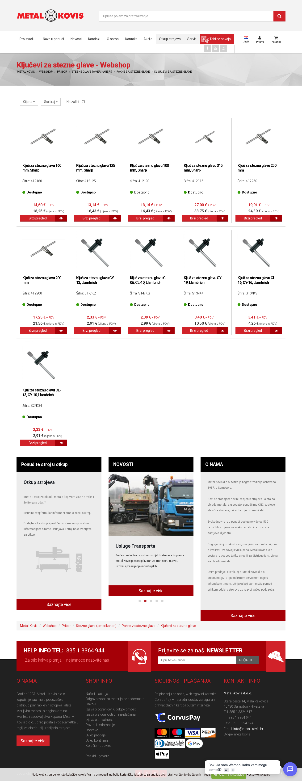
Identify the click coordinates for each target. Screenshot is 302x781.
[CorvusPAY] (177, 718)
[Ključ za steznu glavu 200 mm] (43, 250)
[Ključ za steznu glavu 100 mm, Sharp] (151, 137)
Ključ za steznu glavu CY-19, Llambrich (203, 280)
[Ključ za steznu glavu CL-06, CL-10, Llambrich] (151, 250)
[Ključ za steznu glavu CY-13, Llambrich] (97, 250)
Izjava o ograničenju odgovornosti (111, 709)
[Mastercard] (162, 733)
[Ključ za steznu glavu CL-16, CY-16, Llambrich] (258, 250)
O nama (113, 39)
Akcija (147, 39)
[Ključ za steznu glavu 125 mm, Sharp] (97, 137)
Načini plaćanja (97, 694)
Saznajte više (58, 604)
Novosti (76, 39)
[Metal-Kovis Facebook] (207, 48)
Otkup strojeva (170, 39)
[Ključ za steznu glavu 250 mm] (258, 137)
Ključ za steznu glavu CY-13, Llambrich (95, 280)
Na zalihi (73, 102)
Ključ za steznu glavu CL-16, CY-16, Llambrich (257, 280)
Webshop (46, 71)
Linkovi (91, 704)
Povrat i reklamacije (100, 725)
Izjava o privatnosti (99, 720)
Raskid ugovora (97, 756)
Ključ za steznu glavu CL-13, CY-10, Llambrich (41, 392)
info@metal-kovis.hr (248, 729)
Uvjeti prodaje (95, 735)
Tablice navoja (220, 39)
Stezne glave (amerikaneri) (92, 71)
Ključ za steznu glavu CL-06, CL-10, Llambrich (149, 280)
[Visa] (193, 733)
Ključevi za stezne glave (173, 71)
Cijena (28, 102)
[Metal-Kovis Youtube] (215, 48)
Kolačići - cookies (99, 745)
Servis (192, 39)
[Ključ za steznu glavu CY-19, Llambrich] (204, 250)
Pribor (62, 71)
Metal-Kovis (26, 71)
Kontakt (131, 39)
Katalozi (94, 39)
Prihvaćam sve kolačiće (229, 774)
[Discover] (208, 733)
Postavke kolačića (258, 774)
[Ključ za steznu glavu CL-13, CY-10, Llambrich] (43, 362)
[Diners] (170, 744)
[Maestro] (177, 733)
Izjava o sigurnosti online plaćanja (111, 714)
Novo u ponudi (53, 39)
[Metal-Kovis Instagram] (223, 48)
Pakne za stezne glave (133, 71)
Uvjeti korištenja (97, 740)
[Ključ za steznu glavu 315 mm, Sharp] (204, 137)
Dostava (92, 730)
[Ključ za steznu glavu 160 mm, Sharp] (43, 137)
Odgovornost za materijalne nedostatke (115, 699)
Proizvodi (27, 39)
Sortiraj (50, 102)
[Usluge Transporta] (151, 504)
